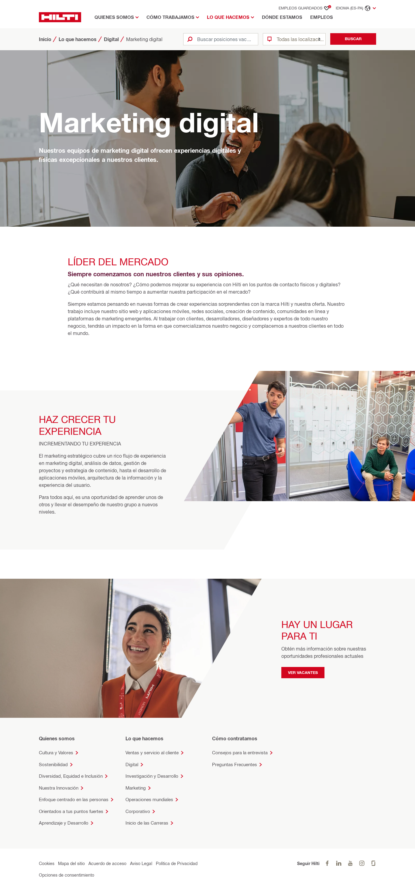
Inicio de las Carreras (146, 823)
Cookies (46, 863)
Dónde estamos (282, 17)
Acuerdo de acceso (107, 863)
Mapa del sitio (71, 863)
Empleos (321, 17)
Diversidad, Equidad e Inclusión (71, 776)
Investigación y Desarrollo (151, 776)
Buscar (353, 38)
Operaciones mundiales (149, 799)
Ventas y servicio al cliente (152, 752)
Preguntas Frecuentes (234, 764)
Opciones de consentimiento (66, 875)
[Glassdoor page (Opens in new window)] (373, 863)
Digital (131, 764)
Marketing (135, 788)
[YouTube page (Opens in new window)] (350, 863)
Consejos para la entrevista (240, 752)
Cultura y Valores (56, 752)
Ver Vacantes (303, 672)
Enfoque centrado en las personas (73, 799)
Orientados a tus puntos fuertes (71, 811)
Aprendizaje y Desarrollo (63, 823)
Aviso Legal (141, 863)
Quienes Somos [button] (114, 17)
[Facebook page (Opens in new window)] (327, 863)
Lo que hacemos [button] (228, 17)
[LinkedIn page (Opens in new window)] (338, 863)
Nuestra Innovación (58, 788)
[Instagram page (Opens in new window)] (362, 863)
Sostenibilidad (53, 764)
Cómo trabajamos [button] (170, 17)
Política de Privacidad (176, 863)
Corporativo (137, 811)
